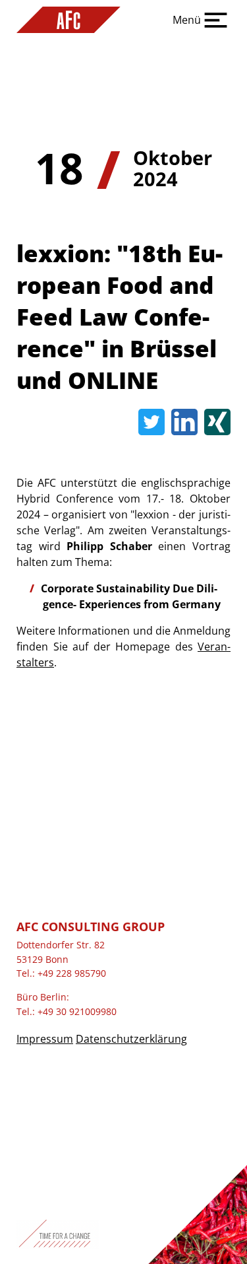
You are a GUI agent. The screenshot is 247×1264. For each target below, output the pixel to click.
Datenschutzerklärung (131, 1039)
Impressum (44, 1039)
